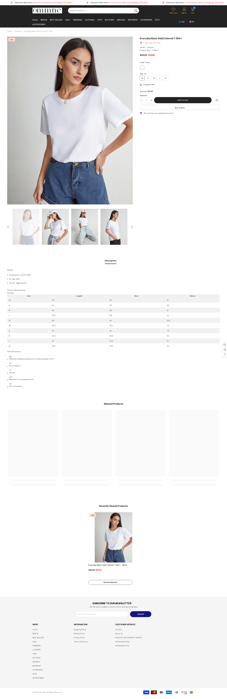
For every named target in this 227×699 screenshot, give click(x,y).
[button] (8, 227)
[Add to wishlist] (217, 100)
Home (9, 31)
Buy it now (180, 108)
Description (110, 260)
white (90, 575)
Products (18, 31)
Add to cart (183, 100)
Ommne (150, 47)
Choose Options (110, 582)
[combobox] (100, 10)
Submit (141, 614)
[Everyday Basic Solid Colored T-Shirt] (113, 537)
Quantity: (143, 95)
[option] (70, 120)
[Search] (103, 10)
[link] (182, 22)
